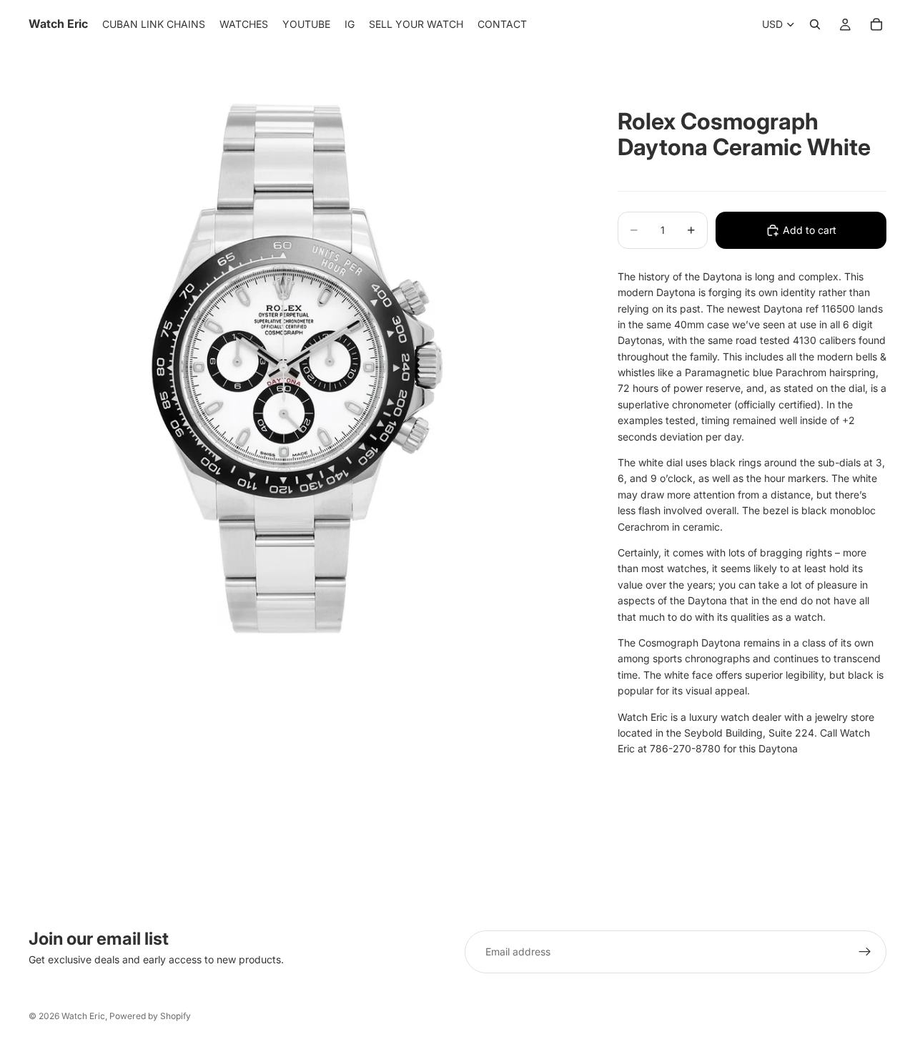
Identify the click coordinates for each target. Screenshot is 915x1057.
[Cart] (876, 24)
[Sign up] (865, 952)
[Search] (815, 24)
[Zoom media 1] (306, 369)
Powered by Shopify (150, 1016)
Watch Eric (83, 1016)
